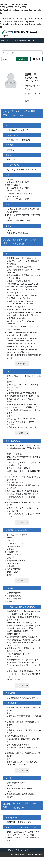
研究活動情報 (29, 111)
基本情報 (15, 111)
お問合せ (29, 850)
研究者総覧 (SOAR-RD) (24, 40)
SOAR (10, 850)
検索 (23, 59)
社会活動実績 (17, 115)
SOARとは (19, 850)
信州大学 (5, 40)
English (4, 35)
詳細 (38, 59)
